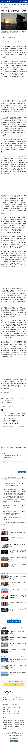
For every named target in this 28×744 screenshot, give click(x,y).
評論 (18, 4)
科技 (4, 711)
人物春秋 (10, 724)
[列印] (15, 41)
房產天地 (17, 720)
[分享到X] (9, 41)
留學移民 (22, 720)
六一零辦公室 (8, 400)
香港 (24, 4)
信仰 (23, 398)
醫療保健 (17, 722)
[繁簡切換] (21, 41)
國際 (15, 4)
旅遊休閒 (17, 726)
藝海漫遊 (5, 728)
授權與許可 (14, 697)
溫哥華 (14, 711)
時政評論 (6, 7)
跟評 (24, 477)
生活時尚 (22, 722)
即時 (5, 4)
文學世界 (10, 722)
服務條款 (20, 697)
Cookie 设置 (14, 741)
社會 (7, 713)
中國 (9, 4)
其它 (18, 713)
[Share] (9, 533)
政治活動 (13, 398)
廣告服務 (15, 699)
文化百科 (5, 720)
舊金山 (18, 707)
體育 (4, 713)
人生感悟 (5, 722)
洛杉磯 (14, 709)
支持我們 (14, 684)
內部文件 (7, 398)
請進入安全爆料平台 (14, 621)
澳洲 (14, 713)
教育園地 (5, 726)
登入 (25, 1)
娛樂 (9, 711)
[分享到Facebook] (2, 41)
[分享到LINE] (5, 41)
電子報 (4, 697)
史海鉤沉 (5, 724)
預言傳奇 (10, 726)
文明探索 (10, 720)
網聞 (9, 713)
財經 (7, 711)
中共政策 (18, 398)
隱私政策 (5, 699)
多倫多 (18, 709)
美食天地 (22, 724)
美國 (12, 4)
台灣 (21, 4)
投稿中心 (10, 699)
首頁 (2, 4)
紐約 (14, 707)
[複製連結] (12, 41)
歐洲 (18, 711)
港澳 (9, 709)
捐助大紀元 (20, 699)
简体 (21, 1)
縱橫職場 (17, 724)
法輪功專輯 (10, 402)
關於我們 (9, 697)
